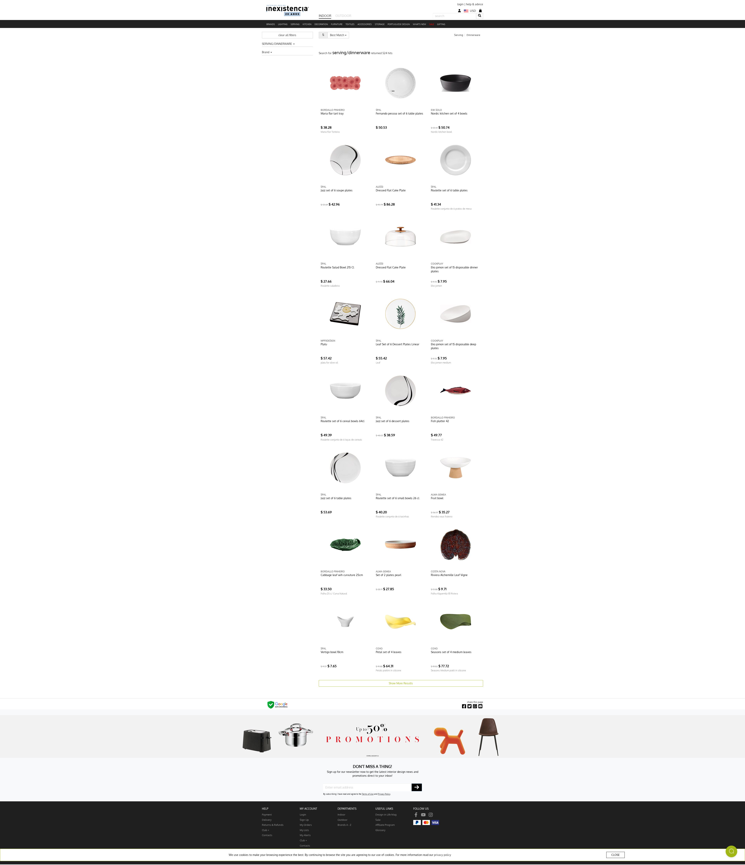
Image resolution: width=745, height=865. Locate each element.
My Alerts (305, 835)
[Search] (479, 15)
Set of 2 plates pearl (388, 575)
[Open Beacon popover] (731, 851)
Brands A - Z (344, 824)
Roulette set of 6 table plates (449, 190)
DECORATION (321, 24)
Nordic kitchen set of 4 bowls (449, 113)
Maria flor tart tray (332, 113)
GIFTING (441, 24)
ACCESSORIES (365, 24)
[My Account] (459, 10)
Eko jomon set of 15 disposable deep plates (453, 346)
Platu (324, 344)
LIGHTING (283, 24)
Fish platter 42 (440, 421)
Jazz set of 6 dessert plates (392, 421)
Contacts (267, 835)
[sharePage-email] (480, 706)
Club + (265, 830)
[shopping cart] (480, 10)
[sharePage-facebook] (464, 706)
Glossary (380, 830)
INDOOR (325, 16)
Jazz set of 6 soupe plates (337, 190)
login (460, 4)
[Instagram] (430, 814)
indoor (341, 814)
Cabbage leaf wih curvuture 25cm (342, 575)
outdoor (342, 819)
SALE (431, 24)
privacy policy (442, 854)
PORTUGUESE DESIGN (399, 24)
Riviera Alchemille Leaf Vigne (449, 575)
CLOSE (615, 854)
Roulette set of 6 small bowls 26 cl (397, 498)
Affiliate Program (385, 824)
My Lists (304, 830)
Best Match (339, 35)
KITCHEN (307, 24)
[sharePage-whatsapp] (475, 706)
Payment (267, 814)
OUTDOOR (343, 16)
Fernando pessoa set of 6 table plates (399, 113)
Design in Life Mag (386, 814)
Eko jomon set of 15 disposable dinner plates (454, 269)
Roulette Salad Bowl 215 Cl (337, 267)
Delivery (266, 819)
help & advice (474, 4)
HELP (265, 808)
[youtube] (423, 814)
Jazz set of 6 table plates (336, 498)
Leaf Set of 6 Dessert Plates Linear (397, 344)
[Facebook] (416, 814)
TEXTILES (350, 24)
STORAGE (380, 24)
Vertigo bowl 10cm (332, 652)
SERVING (295, 24)
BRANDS (270, 24)
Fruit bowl (437, 498)
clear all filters (287, 35)
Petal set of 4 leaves (388, 652)
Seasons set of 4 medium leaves (451, 652)
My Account (308, 808)
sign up (304, 819)
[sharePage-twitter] (469, 706)
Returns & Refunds (272, 824)
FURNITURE (336, 24)
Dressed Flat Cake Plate (391, 190)
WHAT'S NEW (419, 24)
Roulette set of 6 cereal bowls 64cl (342, 421)
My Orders (306, 824)
